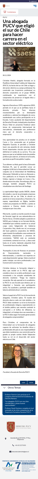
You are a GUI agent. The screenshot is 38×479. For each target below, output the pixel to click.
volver (31, 382)
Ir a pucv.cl (33, 1)
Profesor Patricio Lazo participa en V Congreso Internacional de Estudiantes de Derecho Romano (19, 396)
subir (23, 382)
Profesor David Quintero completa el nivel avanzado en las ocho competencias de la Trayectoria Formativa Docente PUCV (19, 410)
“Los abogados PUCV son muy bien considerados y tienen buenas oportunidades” (17, 403)
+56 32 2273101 (20, 445)
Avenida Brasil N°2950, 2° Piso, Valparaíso (20, 438)
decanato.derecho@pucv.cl (20, 451)
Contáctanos (11, 12)
